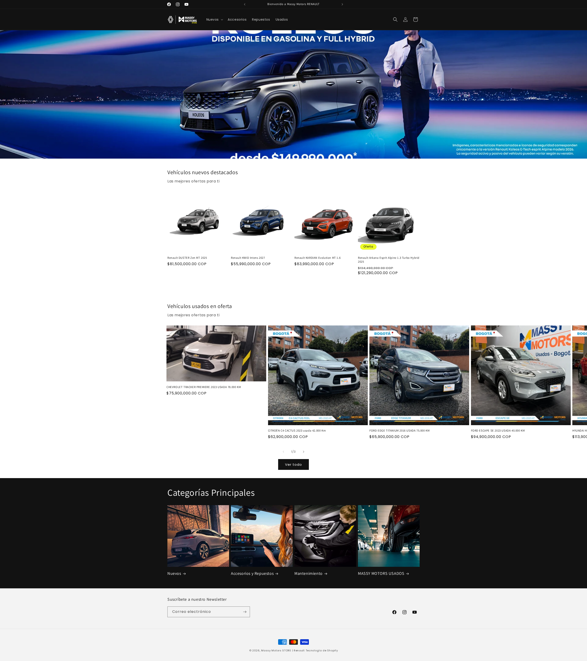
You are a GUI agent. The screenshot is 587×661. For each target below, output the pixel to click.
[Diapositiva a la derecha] (304, 452)
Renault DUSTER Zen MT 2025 (187, 258)
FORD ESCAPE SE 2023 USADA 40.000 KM (498, 430)
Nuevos (174, 573)
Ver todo (293, 464)
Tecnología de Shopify (322, 650)
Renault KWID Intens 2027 (248, 258)
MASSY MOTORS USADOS (381, 573)
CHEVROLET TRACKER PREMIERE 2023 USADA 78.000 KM (203, 387)
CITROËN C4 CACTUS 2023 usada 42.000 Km (297, 430)
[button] (214, 19)
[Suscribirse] (245, 611)
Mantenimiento (308, 573)
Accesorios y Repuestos (252, 573)
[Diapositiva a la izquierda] (283, 452)
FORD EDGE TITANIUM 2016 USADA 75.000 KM (399, 430)
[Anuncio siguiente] (342, 4)
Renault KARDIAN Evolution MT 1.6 (317, 258)
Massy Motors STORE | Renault (283, 650)
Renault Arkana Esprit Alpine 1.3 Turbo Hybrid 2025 (388, 260)
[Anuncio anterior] (245, 4)
